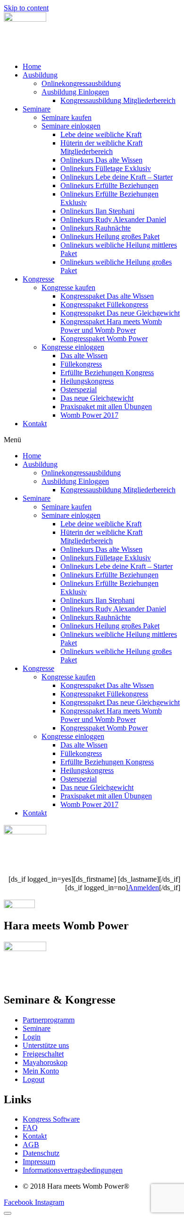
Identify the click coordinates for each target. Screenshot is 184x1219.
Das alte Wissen (84, 356)
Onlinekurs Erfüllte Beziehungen (109, 185)
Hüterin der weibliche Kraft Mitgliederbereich (101, 147)
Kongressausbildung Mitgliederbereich (118, 100)
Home (32, 66)
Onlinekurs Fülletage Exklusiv (105, 168)
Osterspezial (78, 390)
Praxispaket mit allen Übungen (106, 407)
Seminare (36, 109)
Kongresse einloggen (73, 347)
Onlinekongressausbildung (81, 83)
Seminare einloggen (71, 126)
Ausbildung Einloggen (75, 92)
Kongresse (38, 279)
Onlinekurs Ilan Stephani (97, 211)
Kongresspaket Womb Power (104, 339)
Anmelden (143, 888)
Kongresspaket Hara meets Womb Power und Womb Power (111, 326)
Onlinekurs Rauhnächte (95, 228)
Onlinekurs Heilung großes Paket (109, 236)
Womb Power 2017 (89, 415)
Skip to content (26, 8)
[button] (92, 440)
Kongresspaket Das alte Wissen (107, 296)
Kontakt (35, 424)
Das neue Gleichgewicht (97, 398)
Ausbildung (40, 75)
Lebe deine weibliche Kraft (101, 134)
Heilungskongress (87, 381)
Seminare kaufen (67, 117)
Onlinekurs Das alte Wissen (101, 160)
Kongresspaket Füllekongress (104, 304)
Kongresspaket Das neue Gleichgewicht (120, 313)
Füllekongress (81, 364)
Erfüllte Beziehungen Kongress (107, 373)
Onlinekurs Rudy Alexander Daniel (113, 219)
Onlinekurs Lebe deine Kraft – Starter (116, 177)
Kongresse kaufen (68, 287)
